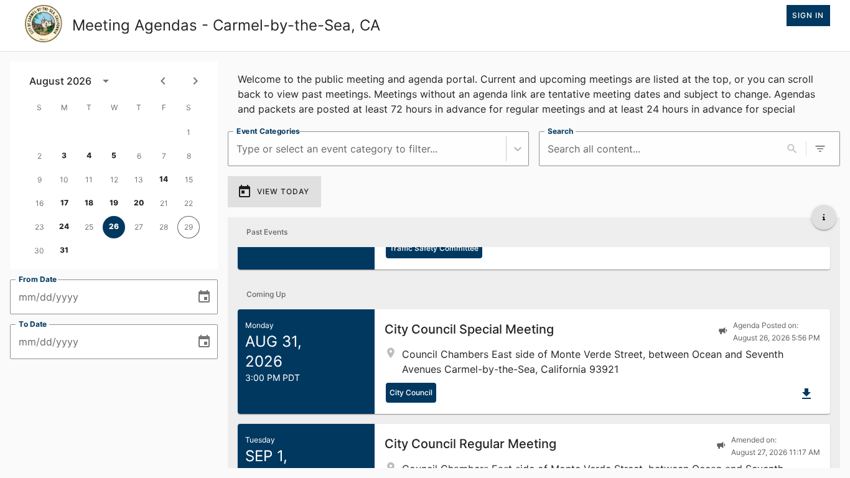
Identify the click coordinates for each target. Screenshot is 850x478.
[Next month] (195, 80)
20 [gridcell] (139, 202)
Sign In (808, 15)
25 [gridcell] (89, 227)
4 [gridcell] (88, 155)
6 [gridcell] (139, 156)
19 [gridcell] (114, 202)
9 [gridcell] (39, 179)
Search (560, 131)
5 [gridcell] (113, 155)
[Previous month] (163, 80)
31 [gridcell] (64, 250)
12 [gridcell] (114, 179)
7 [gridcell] (164, 156)
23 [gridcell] (39, 227)
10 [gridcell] (64, 179)
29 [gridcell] (188, 227)
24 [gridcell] (64, 226)
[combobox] (238, 149)
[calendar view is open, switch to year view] (105, 80)
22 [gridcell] (188, 203)
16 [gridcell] (39, 203)
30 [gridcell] (39, 250)
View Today (283, 191)
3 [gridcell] (64, 155)
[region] (534, 91)
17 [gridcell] (64, 202)
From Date (38, 279)
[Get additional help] (823, 217)
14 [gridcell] (163, 179)
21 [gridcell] (164, 203)
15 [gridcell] (189, 179)
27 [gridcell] (138, 227)
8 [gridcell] (189, 156)
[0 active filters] (820, 149)
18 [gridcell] (89, 202)
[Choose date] (204, 296)
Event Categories (268, 131)
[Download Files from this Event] (806, 394)
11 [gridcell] (89, 179)
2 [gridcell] (39, 156)
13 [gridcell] (138, 179)
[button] (534, 361)
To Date (33, 324)
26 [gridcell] (114, 226)
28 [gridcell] (163, 227)
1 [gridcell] (188, 132)
